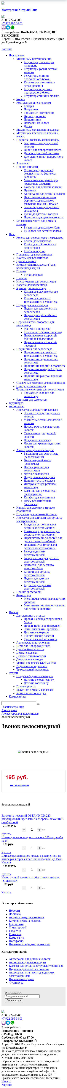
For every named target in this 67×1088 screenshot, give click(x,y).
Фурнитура (16, 982)
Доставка (15, 914)
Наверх (6, 1081)
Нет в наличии (19, 785)
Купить (6, 833)
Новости (14, 910)
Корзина (6, 49)
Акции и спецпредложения (26, 917)
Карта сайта (16, 937)
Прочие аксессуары (21, 979)
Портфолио (16, 941)
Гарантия (15, 930)
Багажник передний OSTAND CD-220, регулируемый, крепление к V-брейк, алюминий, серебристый (32, 819)
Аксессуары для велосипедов (27, 962)
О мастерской (17, 927)
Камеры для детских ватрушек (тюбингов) (36, 965)
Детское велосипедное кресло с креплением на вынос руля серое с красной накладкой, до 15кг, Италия (31, 859)
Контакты (15, 934)
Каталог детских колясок (25, 920)
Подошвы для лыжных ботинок (29, 969)
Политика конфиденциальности (29, 944)
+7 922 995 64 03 (12, 1018)
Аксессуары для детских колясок (30, 959)
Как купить (16, 924)
